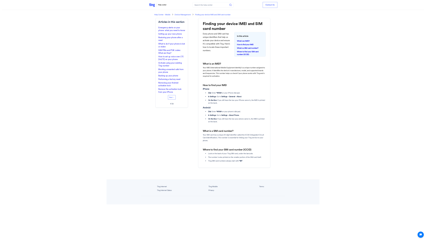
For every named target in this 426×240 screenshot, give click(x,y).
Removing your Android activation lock (168, 84)
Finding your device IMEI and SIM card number (213, 15)
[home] (152, 5)
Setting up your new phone (170, 34)
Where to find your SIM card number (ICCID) (247, 53)
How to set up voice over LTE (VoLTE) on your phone (170, 57)
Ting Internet (162, 186)
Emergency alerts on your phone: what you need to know (171, 28)
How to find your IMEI (245, 44)
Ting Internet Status (164, 190)
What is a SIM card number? (247, 48)
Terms (261, 186)
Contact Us (270, 5)
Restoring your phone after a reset (170, 38)
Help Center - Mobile (162, 15)
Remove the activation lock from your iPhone (169, 90)
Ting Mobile (213, 186)
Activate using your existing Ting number (170, 64)
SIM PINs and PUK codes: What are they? (169, 51)
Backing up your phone (168, 75)
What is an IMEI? (243, 41)
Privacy (211, 190)
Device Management (183, 15)
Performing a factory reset (169, 79)
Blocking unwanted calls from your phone (170, 70)
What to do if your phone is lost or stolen (171, 45)
